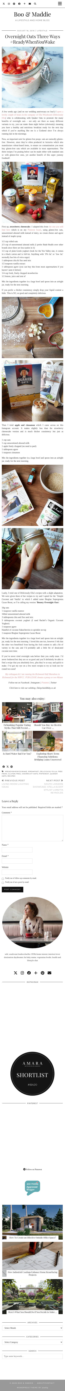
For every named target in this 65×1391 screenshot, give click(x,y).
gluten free (14, 774)
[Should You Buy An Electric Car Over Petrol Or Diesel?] (48, 712)
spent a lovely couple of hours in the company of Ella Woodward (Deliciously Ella (32, 115)
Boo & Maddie (32, 14)
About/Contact (46, 1383)
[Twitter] (4, 3)
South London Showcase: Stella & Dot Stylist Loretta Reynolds (48, 786)
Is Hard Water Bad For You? (17, 753)
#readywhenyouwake (16, 771)
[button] (61, 3)
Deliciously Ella (48, 771)
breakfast (33, 771)
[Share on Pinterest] (12, 767)
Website (5, 867)
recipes (11, 776)
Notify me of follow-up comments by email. (21, 878)
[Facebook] (19, 3)
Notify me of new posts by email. (17, 882)
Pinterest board (34, 230)
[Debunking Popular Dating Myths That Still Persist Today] (17, 712)
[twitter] (15, 973)
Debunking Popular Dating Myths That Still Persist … (17, 726)
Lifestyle (42, 31)
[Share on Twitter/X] (8, 767)
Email (5, 856)
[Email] (30, 3)
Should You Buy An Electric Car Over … (48, 726)
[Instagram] (9, 3)
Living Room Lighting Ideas (15, 783)
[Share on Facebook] (4, 767)
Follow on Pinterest (34, 1169)
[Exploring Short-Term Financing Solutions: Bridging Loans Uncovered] (48, 741)
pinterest (44, 774)
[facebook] (29, 973)
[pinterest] (42, 973)
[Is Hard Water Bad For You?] (17, 741)
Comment (7, 813)
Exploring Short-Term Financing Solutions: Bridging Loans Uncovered (47, 756)
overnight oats (30, 774)
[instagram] (22, 973)
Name (5, 845)
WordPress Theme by (32, 1388)
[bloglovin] (35, 973)
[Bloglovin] (25, 3)
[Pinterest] (14, 3)
